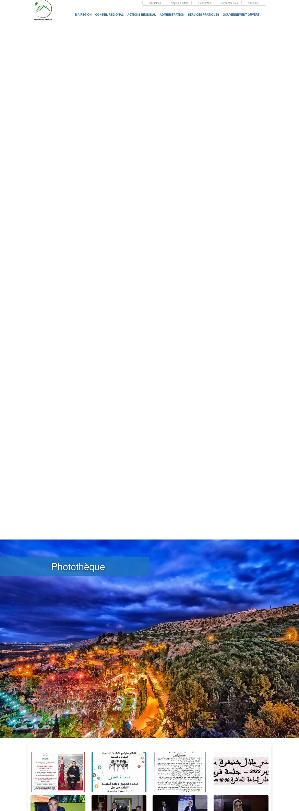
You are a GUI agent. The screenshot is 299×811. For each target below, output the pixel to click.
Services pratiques (203, 14)
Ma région (83, 14)
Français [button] (253, 2)
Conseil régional (109, 14)
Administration (172, 14)
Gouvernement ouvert (241, 14)
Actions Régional (141, 14)
